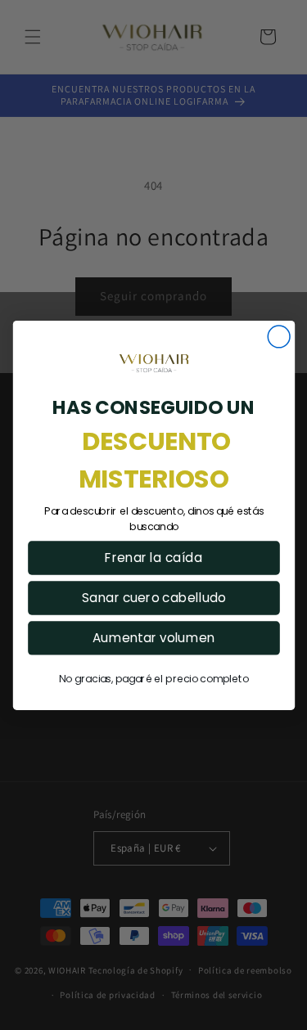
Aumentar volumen (153, 637)
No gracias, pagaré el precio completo (154, 679)
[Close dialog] (279, 337)
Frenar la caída (153, 557)
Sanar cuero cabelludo (153, 597)
